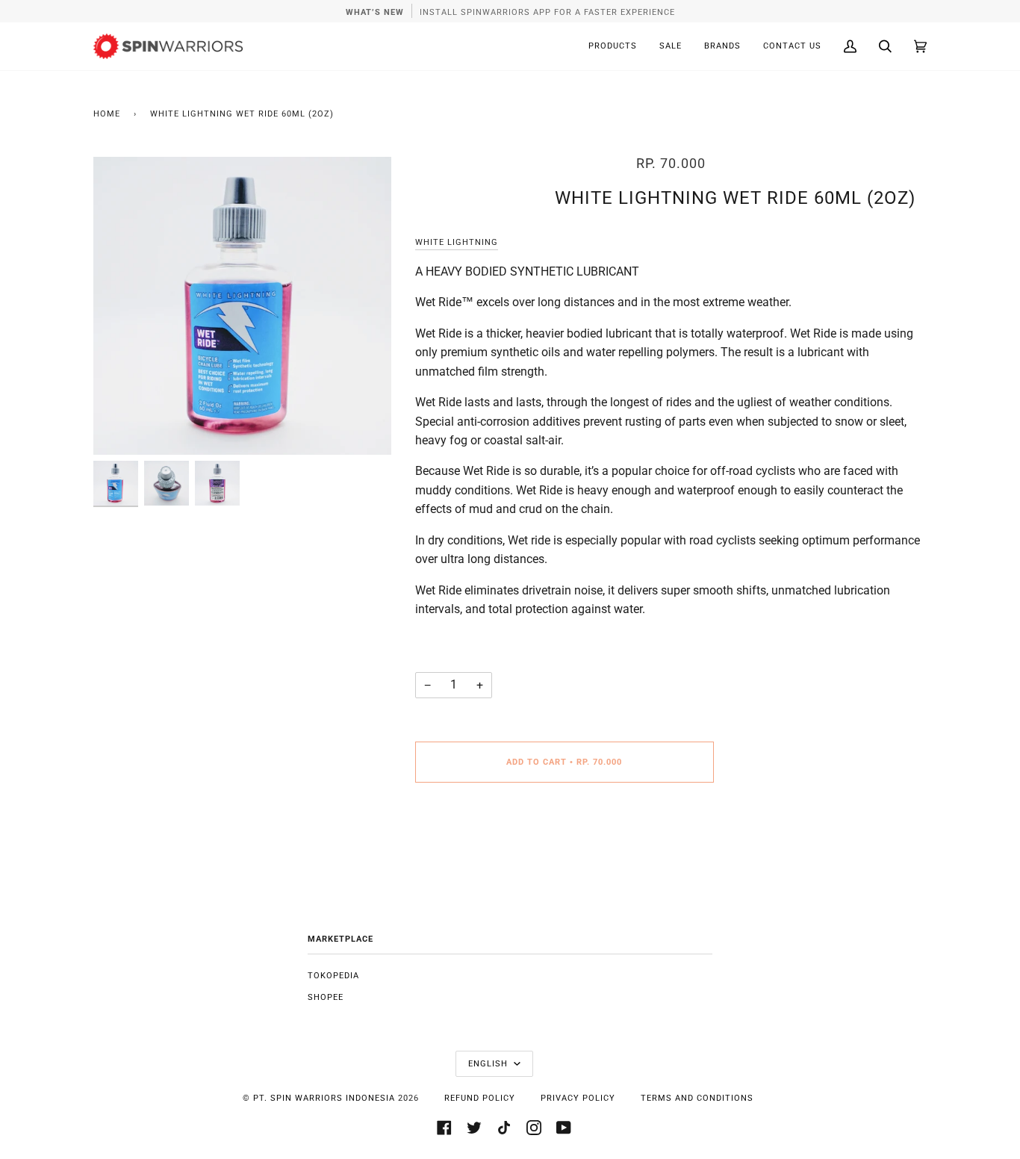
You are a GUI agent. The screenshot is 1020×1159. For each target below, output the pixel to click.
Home (106, 114)
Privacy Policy (578, 1098)
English (489, 1064)
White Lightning (456, 242)
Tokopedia (333, 976)
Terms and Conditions (697, 1098)
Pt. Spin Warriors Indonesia (324, 1098)
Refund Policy (479, 1098)
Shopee (325, 997)
